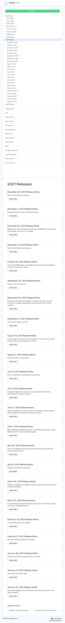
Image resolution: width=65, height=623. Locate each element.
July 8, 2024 (9, 18)
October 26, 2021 (12, 53)
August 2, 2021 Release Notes (21, 354)
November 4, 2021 (12, 50)
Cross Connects (9, 117)
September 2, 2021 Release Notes (23, 319)
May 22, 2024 (10, 21)
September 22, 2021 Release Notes (23, 298)
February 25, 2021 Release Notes (22, 519)
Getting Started (9, 109)
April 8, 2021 (10, 83)
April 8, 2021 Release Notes (20, 464)
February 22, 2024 (11, 29)
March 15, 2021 (11, 88)
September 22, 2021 (13, 58)
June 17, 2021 (11, 74)
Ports (6, 113)
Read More (13, 199)
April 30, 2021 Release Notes (20, 445)
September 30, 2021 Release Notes (23, 281)
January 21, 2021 (12, 99)
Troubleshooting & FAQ (11, 150)
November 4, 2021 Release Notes (22, 245)
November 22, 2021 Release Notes (23, 226)
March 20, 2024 (10, 26)
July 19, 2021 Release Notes (20, 371)
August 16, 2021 (11, 64)
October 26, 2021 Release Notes (22, 262)
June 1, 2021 (10, 77)
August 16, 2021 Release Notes (21, 335)
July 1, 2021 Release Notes (19, 388)
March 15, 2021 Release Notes (21, 500)
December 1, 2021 (12, 45)
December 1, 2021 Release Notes (22, 209)
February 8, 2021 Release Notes (22, 536)
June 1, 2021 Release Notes (20, 426)
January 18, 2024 (11, 31)
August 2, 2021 (11, 66)
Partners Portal (9, 158)
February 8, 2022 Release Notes (18, 610)
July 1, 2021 (10, 72)
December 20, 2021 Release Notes (23, 192)
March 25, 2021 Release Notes (21, 481)
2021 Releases (10, 40)
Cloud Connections (10, 129)
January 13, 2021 (12, 101)
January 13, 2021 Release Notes (22, 587)
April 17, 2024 (10, 23)
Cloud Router (8, 134)
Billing (6, 146)
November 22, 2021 (12, 48)
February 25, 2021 (12, 91)
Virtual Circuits (9, 125)
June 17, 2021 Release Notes (20, 407)
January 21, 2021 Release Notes (22, 570)
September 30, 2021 (13, 56)
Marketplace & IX (9, 138)
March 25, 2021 (11, 85)
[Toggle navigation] (58, 3)
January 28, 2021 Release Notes (22, 553)
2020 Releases (10, 104)
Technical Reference (11, 154)
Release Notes (9, 16)
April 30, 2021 (11, 80)
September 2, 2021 (12, 61)
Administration (9, 142)
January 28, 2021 (12, 96)
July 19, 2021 (10, 69)
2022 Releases (10, 37)
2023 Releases (10, 34)
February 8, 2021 (11, 93)
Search (32, 11)
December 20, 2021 (12, 42)
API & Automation (10, 163)
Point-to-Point (9, 121)
